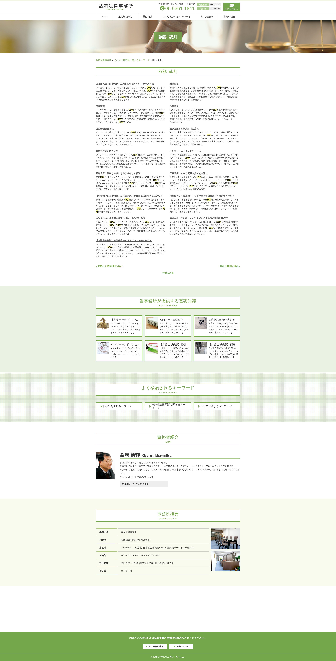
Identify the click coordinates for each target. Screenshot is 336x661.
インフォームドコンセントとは (185, 151)
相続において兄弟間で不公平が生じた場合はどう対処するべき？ (202, 196)
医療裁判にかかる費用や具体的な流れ (189, 173)
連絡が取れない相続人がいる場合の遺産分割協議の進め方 (199, 218)
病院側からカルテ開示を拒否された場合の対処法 (120, 218)
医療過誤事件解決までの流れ (184, 128)
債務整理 (100, 106)
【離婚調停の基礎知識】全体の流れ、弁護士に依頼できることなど (129, 196)
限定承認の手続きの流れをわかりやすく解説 (118, 173)
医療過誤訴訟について (107, 151)
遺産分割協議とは (105, 128)
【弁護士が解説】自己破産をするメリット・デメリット (124, 240)
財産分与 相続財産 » (230, 266)
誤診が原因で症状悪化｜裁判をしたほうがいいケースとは (125, 84)
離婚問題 (174, 84)
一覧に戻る (168, 273)
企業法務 (174, 106)
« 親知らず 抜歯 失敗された (110, 266)
